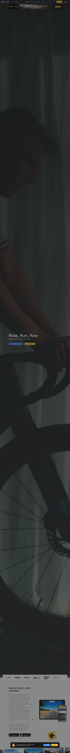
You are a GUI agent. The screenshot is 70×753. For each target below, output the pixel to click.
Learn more (33, 745)
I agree (54, 745)
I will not (47, 745)
